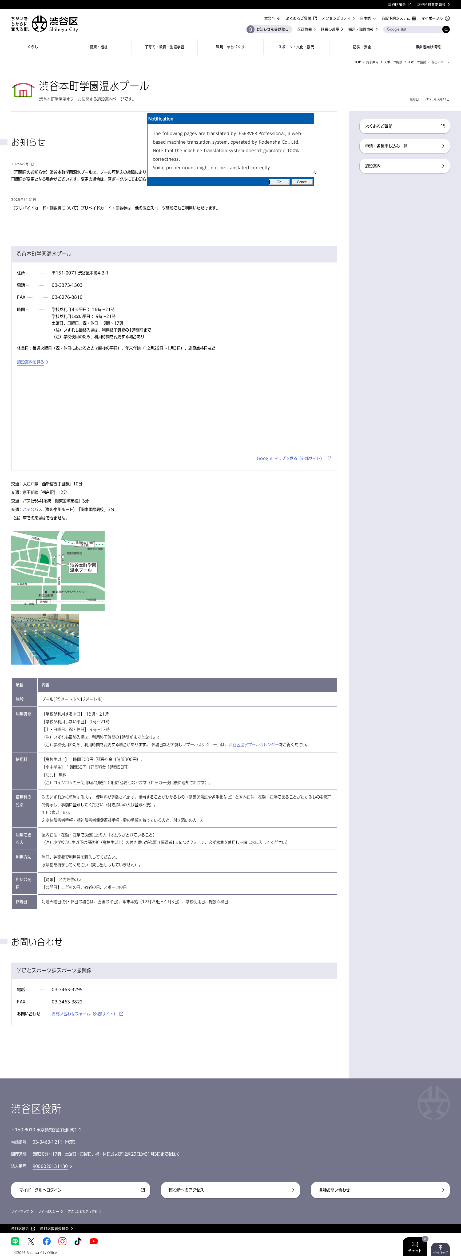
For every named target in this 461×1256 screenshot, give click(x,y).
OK (279, 182)
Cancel (302, 182)
